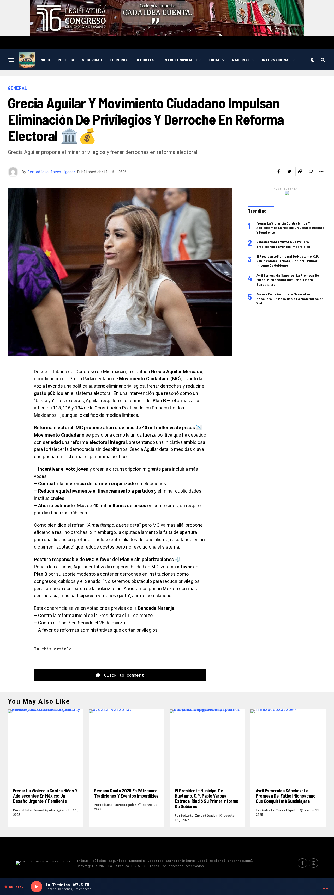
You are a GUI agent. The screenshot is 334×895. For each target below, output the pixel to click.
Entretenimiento (179, 59)
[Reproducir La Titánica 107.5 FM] (36, 886)
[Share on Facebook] (278, 171)
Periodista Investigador (51, 171)
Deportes (144, 59)
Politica (66, 59)
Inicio (44, 59)
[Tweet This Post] (289, 171)
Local (214, 59)
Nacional (241, 59)
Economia (119, 59)
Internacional (276, 59)
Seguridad (92, 59)
